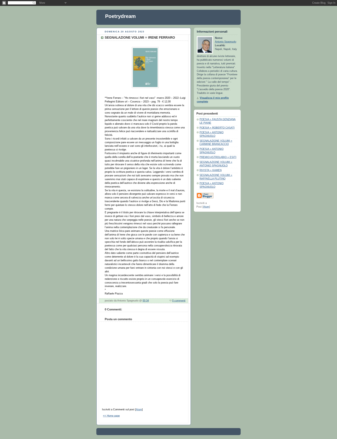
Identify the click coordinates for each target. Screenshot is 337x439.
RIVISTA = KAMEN (211, 170)
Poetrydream (120, 16)
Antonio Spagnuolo (225, 41)
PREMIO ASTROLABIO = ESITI (218, 157)
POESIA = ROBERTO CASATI (217, 127)
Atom (139, 409)
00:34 (146, 300)
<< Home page (111, 415)
